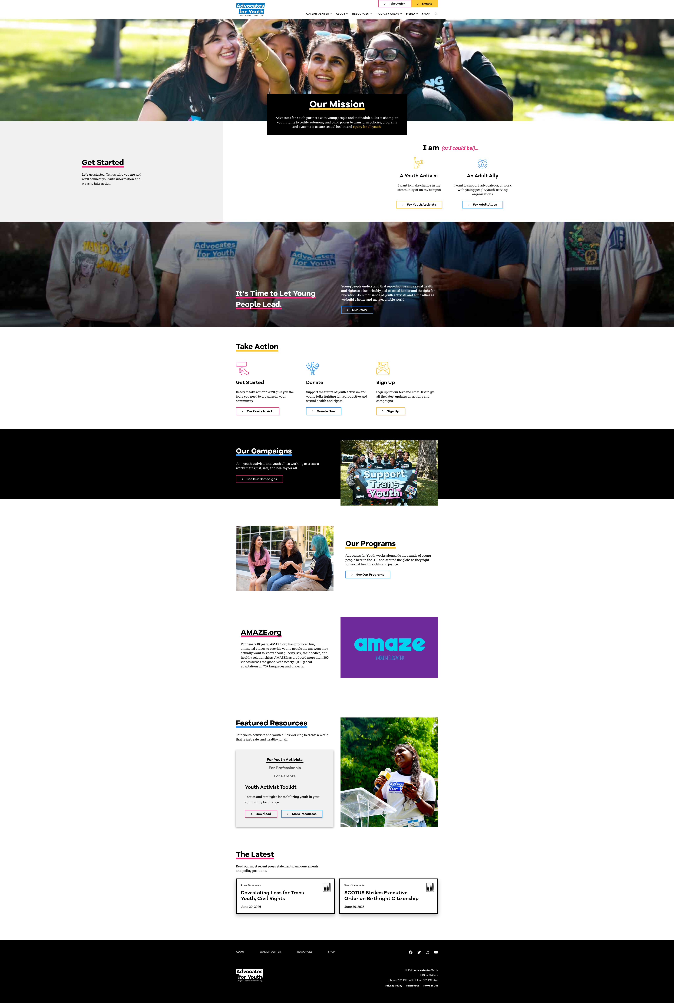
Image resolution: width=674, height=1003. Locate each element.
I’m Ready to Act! (260, 411)
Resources (304, 951)
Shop (331, 951)
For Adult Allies (485, 204)
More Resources (304, 814)
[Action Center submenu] (331, 14)
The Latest (255, 854)
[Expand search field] (436, 14)
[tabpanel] (284, 801)
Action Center (270, 951)
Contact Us (412, 985)
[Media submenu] (417, 14)
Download (263, 814)
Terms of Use (430, 985)
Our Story (359, 310)
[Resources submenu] (371, 14)
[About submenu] (347, 14)
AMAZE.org (279, 644)
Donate (427, 4)
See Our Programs (370, 574)
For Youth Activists (421, 204)
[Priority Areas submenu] (401, 14)
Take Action (397, 4)
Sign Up (393, 411)
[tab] (284, 760)
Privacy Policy (393, 985)
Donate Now (326, 411)
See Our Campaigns (262, 479)
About (240, 951)
